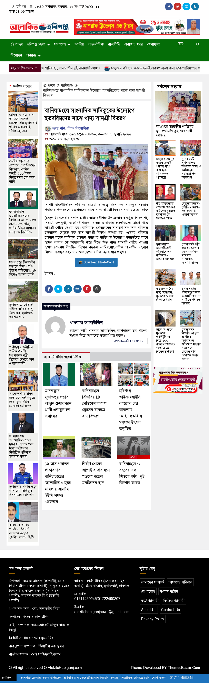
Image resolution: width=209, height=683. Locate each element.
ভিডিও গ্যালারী (174, 600)
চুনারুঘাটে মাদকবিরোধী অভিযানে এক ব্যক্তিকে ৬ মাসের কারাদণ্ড (165, 251)
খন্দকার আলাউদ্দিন (86, 322)
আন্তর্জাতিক (96, 44)
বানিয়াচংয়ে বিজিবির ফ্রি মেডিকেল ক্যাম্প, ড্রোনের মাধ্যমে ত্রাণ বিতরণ (95, 403)
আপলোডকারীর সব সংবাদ (128, 341)
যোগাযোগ (148, 591)
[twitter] (177, 6)
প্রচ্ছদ (18, 44)
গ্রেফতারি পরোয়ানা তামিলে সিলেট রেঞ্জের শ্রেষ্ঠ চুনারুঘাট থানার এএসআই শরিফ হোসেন (23, 123)
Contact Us (170, 610)
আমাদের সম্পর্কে (152, 582)
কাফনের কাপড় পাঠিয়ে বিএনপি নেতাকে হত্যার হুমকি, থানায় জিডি (21, 531)
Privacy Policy (152, 619)
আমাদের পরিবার (180, 582)
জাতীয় (79, 44)
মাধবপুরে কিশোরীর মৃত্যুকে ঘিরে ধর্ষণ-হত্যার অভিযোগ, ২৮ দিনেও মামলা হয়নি (22, 268)
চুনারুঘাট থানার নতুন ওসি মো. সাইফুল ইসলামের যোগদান (23, 491)
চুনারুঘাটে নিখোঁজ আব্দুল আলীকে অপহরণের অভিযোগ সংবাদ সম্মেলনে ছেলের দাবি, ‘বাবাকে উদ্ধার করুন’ (191, 344)
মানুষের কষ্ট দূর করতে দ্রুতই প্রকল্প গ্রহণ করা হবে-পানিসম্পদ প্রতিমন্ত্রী (141, 68)
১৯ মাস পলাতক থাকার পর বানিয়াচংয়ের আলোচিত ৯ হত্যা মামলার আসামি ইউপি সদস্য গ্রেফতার (58, 482)
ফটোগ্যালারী (150, 600)
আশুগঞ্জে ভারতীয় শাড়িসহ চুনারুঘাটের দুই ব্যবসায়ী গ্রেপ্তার (174, 130)
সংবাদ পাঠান (169, 591)
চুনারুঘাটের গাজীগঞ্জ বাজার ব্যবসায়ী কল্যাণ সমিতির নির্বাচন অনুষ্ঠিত (191, 296)
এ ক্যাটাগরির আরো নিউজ (62, 357)
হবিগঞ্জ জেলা (36, 44)
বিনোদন (16, 55)
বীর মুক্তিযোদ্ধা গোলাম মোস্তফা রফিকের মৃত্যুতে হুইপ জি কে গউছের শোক (166, 210)
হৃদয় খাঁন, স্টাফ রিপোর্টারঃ (70, 128)
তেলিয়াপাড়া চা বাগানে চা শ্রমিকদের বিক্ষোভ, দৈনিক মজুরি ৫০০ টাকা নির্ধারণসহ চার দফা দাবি (22, 171)
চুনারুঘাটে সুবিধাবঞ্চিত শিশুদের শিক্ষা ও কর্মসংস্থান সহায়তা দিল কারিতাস (191, 168)
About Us (148, 610)
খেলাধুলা (153, 44)
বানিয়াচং (67, 85)
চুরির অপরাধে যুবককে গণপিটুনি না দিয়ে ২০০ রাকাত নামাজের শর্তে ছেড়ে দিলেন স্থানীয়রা (165, 341)
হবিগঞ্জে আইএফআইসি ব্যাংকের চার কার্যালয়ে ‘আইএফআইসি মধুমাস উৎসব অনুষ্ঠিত (130, 409)
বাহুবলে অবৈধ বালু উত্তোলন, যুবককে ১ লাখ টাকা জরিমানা (164, 294)
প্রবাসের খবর (134, 44)
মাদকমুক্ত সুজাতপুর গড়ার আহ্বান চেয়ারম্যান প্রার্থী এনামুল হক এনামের (58, 403)
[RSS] (195, 6)
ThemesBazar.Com (184, 667)
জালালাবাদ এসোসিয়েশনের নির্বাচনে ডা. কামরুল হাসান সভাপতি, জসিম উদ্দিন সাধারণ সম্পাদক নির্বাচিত (22, 222)
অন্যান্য (31, 55)
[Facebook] (49, 289)
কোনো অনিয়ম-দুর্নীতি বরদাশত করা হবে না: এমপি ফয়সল (191, 209)
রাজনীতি (114, 44)
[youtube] (186, 6)
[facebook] (169, 6)
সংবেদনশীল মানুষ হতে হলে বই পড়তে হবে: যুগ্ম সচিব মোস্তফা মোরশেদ (22, 400)
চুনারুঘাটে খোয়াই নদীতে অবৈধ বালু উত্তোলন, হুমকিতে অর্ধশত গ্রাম (21, 311)
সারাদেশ (60, 44)
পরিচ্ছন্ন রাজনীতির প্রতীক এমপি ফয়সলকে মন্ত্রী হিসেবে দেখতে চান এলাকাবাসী (21, 355)
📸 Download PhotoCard (96, 262)
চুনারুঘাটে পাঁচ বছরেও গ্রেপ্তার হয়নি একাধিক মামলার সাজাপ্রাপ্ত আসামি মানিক (191, 253)
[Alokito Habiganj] (39, 25)
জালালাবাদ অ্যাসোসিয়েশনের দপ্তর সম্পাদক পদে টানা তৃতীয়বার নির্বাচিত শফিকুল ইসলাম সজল (21, 446)
